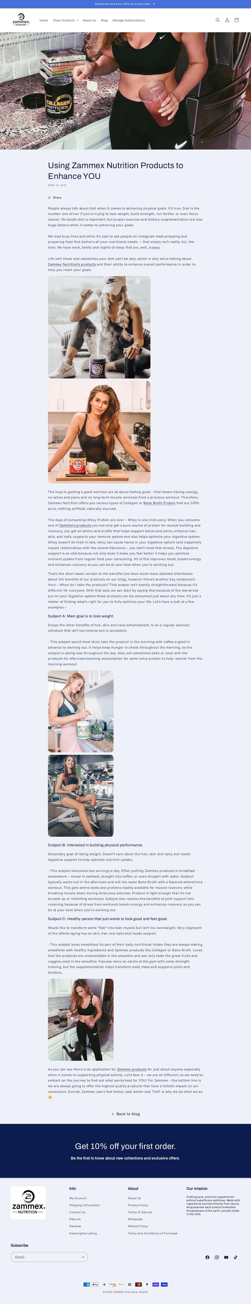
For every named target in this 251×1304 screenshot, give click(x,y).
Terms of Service (140, 1212)
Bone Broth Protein (159, 503)
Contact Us (77, 1212)
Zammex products (132, 1069)
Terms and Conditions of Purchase (152, 1233)
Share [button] (57, 197)
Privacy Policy (138, 1205)
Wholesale (135, 1219)
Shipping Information (84, 1205)
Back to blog (128, 1113)
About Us (134, 1198)
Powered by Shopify (136, 1291)
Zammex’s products (75, 525)
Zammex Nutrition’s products (72, 264)
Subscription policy (83, 1233)
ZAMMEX (118, 1291)
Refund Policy (138, 1226)
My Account (78, 1198)
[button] (65, 20)
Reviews (75, 1226)
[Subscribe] (82, 1257)
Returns (75, 1219)
